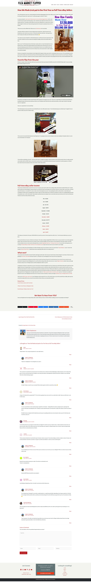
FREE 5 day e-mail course (27, 276)
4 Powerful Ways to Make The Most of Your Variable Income (32, 244)
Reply (70, 354)
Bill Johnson (25, 457)
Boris (24, 347)
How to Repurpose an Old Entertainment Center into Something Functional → (63, 317)
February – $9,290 (45, 226)
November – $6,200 (45, 216)
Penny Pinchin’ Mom (25, 249)
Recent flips (33, 325)
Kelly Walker (25, 479)
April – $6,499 (45, 232)
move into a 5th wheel (26, 256)
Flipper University (60, 260)
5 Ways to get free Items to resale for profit (51, 271)
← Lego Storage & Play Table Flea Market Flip (26, 316)
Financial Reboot (61, 247)
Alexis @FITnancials (27, 502)
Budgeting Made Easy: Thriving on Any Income (50, 242)
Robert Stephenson (29, 357)
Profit (30, 325)
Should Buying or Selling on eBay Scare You (25, 288)
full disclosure (38, 28)
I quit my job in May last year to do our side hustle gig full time (36, 19)
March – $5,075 (45, 229)
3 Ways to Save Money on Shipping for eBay (25, 285)
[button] (21, 569)
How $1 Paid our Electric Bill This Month (25, 282)
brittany (25, 420)
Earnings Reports (25, 325)
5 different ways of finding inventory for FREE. (64, 273)
